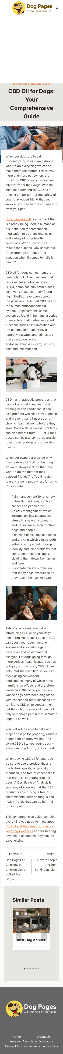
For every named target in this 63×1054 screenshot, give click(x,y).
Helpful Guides (40, 84)
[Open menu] (7, 8)
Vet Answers (21, 84)
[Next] (44, 936)
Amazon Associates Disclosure (31, 1041)
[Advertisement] (31, 49)
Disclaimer (30, 1046)
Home (16, 1036)
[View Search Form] (57, 8)
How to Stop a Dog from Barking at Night (46, 862)
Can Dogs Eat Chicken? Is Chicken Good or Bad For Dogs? (15, 867)
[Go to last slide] (19, 936)
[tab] (24, 968)
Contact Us (13, 1046)
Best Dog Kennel (31, 940)
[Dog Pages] (32, 8)
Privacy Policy (48, 1046)
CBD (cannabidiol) (18, 219)
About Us (44, 1036)
